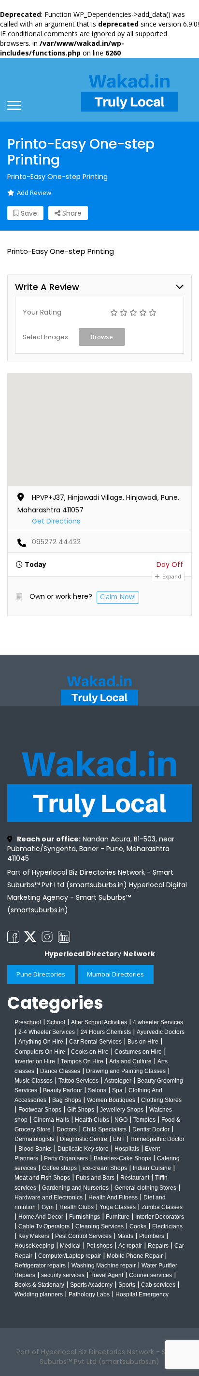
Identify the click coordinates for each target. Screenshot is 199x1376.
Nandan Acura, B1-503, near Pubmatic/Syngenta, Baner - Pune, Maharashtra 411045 (90, 848)
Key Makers (33, 1236)
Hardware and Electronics (48, 1197)
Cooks (137, 1226)
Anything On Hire (40, 1041)
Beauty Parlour (62, 1090)
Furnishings (84, 1216)
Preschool (27, 1022)
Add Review (34, 192)
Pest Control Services (83, 1236)
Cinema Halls (51, 1119)
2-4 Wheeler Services (46, 1032)
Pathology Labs (89, 1294)
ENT (119, 1139)
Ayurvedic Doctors (161, 1032)
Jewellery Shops (121, 1109)
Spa (117, 1090)
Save (28, 213)
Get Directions (56, 521)
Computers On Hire (39, 1051)
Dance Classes (60, 1071)
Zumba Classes (162, 1207)
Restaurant (134, 1177)
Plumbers (151, 1236)
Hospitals (126, 1148)
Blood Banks (35, 1148)
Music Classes (33, 1080)
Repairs (158, 1245)
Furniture (117, 1216)
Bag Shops (66, 1100)
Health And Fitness (113, 1197)
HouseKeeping (34, 1245)
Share (71, 213)
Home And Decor (40, 1216)
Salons (97, 1090)
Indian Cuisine (152, 1168)
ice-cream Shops (105, 1168)
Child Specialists (105, 1129)
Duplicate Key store (83, 1148)
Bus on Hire (143, 1041)
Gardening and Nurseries (75, 1187)
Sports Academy (91, 1284)
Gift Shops (80, 1109)
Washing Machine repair (103, 1265)
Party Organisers (66, 1158)
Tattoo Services (78, 1080)
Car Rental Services (95, 1041)
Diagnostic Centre (83, 1139)
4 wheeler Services (158, 1022)
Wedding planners (38, 1294)
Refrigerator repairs (40, 1265)
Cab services (158, 1284)
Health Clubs (93, 1119)
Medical (70, 1245)
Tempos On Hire (82, 1061)
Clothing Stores (161, 1100)
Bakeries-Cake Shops (122, 1158)
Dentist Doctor (151, 1129)
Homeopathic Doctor (157, 1139)
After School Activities (99, 1022)
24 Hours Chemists (106, 1032)
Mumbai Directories (115, 974)
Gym (48, 1207)
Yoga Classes (118, 1207)
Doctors (67, 1129)
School (56, 1022)
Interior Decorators (159, 1216)
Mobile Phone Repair (135, 1255)
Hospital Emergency (142, 1294)
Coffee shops (59, 1168)
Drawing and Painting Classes (126, 1071)
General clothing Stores (145, 1187)
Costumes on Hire (138, 1051)
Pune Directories (40, 974)
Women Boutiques (111, 1100)
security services (63, 1275)
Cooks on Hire (90, 1051)
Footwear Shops (39, 1109)
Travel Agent (106, 1275)
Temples (144, 1119)
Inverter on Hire (34, 1061)
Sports (126, 1284)
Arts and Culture (130, 1061)
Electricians (167, 1226)
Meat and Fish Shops (42, 1177)
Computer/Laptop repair (69, 1255)
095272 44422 (56, 542)
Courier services (150, 1275)
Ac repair (130, 1245)
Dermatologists (34, 1139)
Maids (125, 1236)
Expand (171, 576)
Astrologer (117, 1080)
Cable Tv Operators (44, 1226)
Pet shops (99, 1245)
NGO (121, 1119)
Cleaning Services (99, 1226)
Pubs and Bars (95, 1177)
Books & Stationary (39, 1284)
